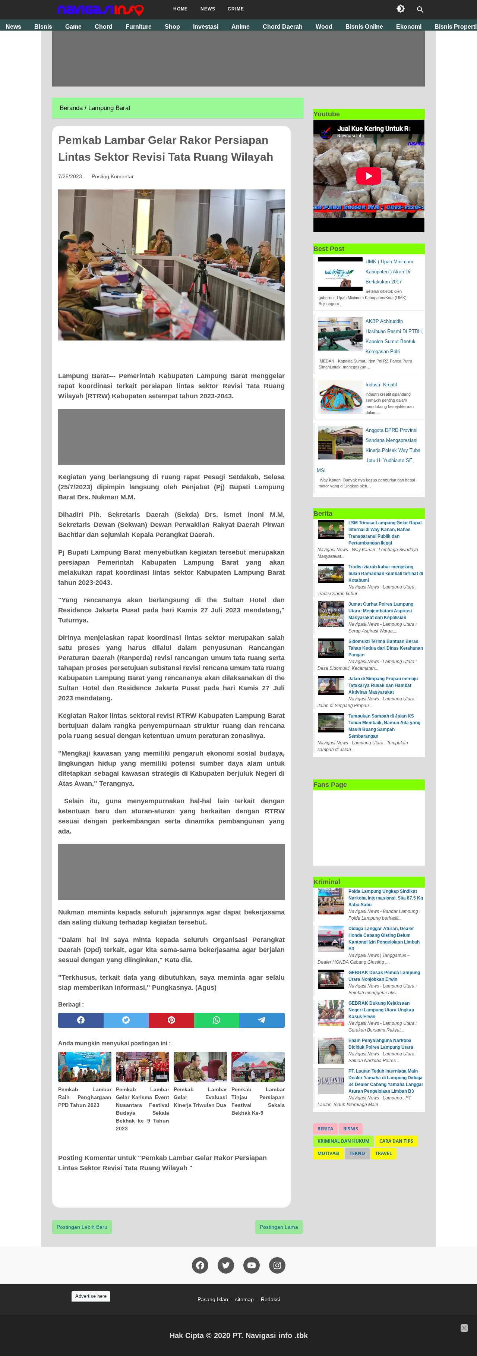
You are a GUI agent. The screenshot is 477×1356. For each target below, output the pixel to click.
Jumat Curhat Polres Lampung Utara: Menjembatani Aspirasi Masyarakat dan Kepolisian (380, 611)
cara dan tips (396, 1141)
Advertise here (91, 1296)
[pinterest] (171, 1020)
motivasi (328, 1153)
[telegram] (262, 1020)
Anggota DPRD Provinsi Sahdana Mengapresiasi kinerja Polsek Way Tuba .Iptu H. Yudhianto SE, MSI (368, 450)
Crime (236, 9)
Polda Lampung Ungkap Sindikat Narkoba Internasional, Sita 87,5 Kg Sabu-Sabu (385, 898)
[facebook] (81, 1020)
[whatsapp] (217, 1020)
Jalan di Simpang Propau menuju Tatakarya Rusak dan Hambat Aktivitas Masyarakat (383, 685)
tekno (357, 1153)
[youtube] (251, 1265)
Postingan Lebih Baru (82, 1227)
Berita (325, 1129)
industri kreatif (381, 384)
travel (383, 1153)
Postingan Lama (279, 1227)
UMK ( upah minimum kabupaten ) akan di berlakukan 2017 (389, 272)
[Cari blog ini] (420, 9)
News (207, 9)
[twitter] (126, 1020)
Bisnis (350, 1129)
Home (180, 9)
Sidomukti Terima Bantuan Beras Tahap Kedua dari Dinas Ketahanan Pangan (385, 648)
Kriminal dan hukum (343, 1141)
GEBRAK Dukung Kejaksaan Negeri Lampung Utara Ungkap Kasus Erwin (381, 1010)
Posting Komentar (113, 176)
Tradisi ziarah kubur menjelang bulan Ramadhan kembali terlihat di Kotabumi (385, 573)
